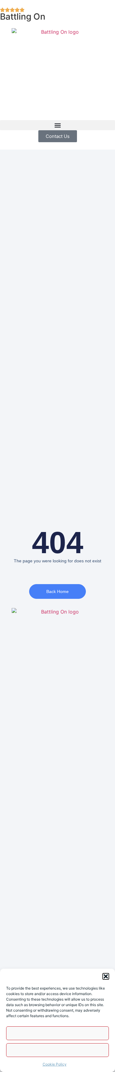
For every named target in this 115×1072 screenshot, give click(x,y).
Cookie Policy (55, 1064)
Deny (57, 1050)
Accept (57, 1033)
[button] (106, 976)
